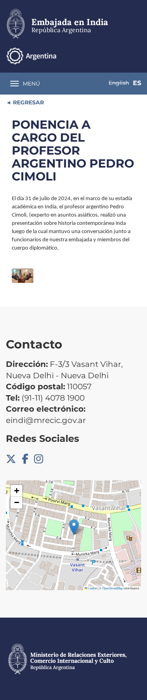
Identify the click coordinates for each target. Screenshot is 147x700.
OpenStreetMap (112, 588)
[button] (74, 527)
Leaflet (92, 588)
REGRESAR (27, 102)
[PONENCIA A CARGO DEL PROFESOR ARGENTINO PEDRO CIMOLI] (22, 275)
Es (137, 83)
